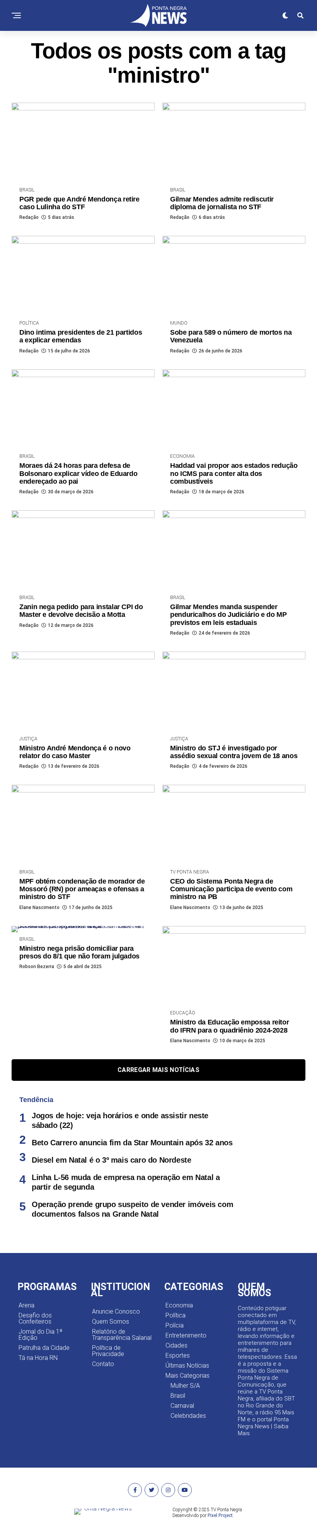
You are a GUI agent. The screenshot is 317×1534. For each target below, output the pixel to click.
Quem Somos (110, 1321)
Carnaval (182, 1405)
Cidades (176, 1345)
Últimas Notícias (187, 1365)
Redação (29, 217)
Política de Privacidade (108, 1351)
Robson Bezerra (36, 966)
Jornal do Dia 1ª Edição (40, 1334)
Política (175, 1315)
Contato (103, 1364)
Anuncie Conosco (116, 1311)
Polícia (174, 1325)
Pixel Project (220, 1515)
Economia (179, 1305)
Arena (26, 1305)
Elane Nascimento (39, 907)
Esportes (177, 1355)
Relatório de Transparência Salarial (122, 1334)
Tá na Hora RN (38, 1357)
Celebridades (188, 1415)
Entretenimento (185, 1335)
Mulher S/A (185, 1385)
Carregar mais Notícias (158, 1069)
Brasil (177, 1395)
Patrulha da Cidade (44, 1347)
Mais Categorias (187, 1375)
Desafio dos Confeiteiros (35, 1318)
